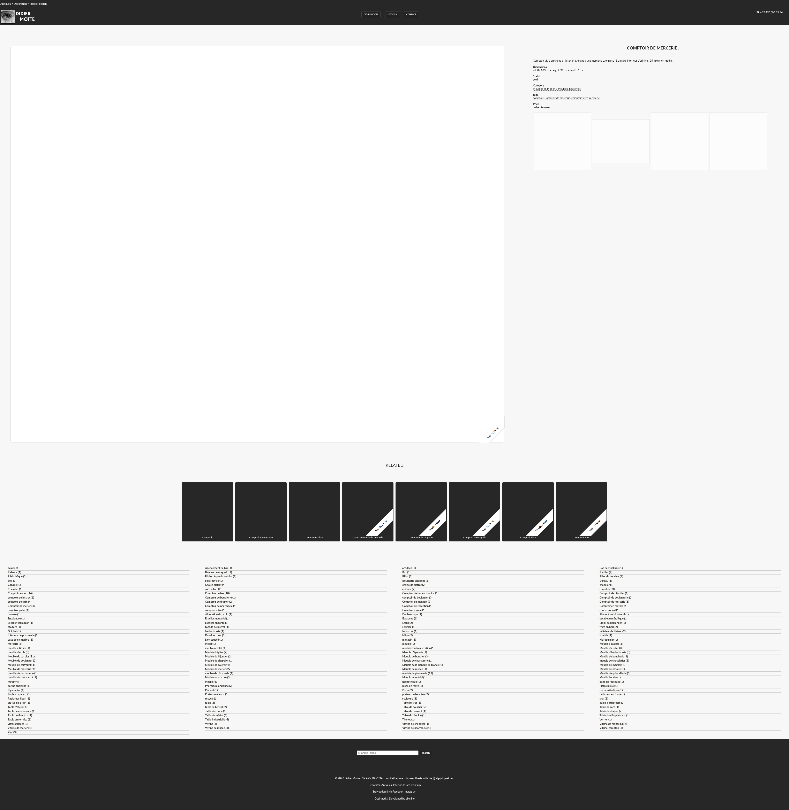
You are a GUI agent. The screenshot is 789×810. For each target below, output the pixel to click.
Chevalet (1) (15, 589)
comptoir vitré (579, 98)
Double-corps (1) (412, 614)
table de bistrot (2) (216, 707)
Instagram (410, 791)
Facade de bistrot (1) (217, 627)
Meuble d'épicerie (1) (414, 652)
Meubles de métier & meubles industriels (557, 89)
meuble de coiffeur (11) (21, 665)
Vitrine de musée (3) (217, 728)
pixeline (410, 798)
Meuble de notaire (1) (612, 669)
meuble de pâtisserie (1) (219, 673)
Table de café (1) (609, 707)
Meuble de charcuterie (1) (417, 660)
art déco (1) (409, 568)
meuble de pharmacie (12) (417, 673)
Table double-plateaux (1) (615, 715)
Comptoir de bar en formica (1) (420, 593)
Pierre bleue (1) (609, 686)
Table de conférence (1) (21, 711)
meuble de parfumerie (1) (23, 673)
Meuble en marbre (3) (218, 677)
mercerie (594, 98)
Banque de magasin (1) (218, 572)
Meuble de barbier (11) (21, 656)
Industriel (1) (409, 631)
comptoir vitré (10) (216, 610)
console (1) (14, 614)
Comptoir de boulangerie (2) (616, 597)
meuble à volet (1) (215, 648)
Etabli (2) (407, 623)
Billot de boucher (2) (611, 576)
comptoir (538, 98)
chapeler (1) (607, 585)
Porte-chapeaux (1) (19, 694)
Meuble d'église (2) (216, 652)
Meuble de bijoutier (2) (218, 656)
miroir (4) (13, 682)
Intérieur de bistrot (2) (613, 631)
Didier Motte (371, 15)
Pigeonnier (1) (16, 690)
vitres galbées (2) (18, 724)
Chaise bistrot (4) (215, 585)
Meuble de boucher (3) (415, 656)
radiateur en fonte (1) (612, 694)
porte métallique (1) (611, 690)
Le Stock (392, 15)
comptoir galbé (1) (18, 610)
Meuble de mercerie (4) (21, 669)
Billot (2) (407, 576)
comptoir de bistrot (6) (21, 597)
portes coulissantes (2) (415, 694)
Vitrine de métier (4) (20, 728)
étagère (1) (14, 627)
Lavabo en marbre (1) (20, 640)
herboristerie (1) (214, 631)
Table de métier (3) (216, 715)
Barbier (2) (606, 572)
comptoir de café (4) (19, 602)
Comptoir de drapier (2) (219, 602)
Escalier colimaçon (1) (20, 623)
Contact (411, 15)
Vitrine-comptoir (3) (611, 728)
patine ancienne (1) (19, 686)
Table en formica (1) (19, 719)
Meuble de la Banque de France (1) (422, 665)
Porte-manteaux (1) (216, 694)
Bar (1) (406, 572)
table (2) (210, 703)
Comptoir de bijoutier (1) (614, 593)
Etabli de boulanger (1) (613, 623)
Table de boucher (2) (414, 707)
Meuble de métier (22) (218, 669)
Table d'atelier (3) (18, 707)
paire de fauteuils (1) (612, 682)
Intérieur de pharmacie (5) (23, 635)
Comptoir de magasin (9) (416, 602)
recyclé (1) (211, 698)
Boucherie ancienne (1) (415, 581)
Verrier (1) (606, 719)
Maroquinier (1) (609, 640)
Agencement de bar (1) (218, 568)
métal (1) (210, 644)
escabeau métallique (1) (614, 618)
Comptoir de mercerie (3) (614, 602)
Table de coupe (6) (215, 711)
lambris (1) (606, 635)
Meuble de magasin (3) (613, 665)
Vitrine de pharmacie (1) (416, 728)
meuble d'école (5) (18, 652)
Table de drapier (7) (611, 711)
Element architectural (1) (614, 614)
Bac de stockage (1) (611, 568)
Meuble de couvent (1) (218, 665)
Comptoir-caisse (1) (414, 610)
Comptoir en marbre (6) (613, 606)
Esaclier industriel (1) (217, 618)
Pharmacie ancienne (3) (219, 686)
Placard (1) (211, 690)
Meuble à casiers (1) (611, 644)
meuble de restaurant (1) (22, 677)
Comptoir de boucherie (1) (220, 597)
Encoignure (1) (16, 618)
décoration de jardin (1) (218, 614)
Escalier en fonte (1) (216, 623)
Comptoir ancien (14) (20, 593)
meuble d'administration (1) (418, 648)
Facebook (397, 791)
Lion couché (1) (214, 640)
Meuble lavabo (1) (610, 677)
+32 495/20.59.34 (771, 12)
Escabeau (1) (409, 618)
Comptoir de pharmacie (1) (220, 606)
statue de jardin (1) (19, 703)
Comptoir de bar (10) (217, 593)
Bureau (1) (606, 581)
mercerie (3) (15, 644)
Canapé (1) (14, 585)
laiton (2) (407, 635)
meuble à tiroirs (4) (19, 648)
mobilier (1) (211, 682)
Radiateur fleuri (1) (19, 698)
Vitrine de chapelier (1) (415, 724)
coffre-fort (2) (213, 589)
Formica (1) (408, 627)
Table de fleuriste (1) (20, 715)
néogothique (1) (411, 682)
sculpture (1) (409, 698)
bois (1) (12, 581)
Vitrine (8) (211, 724)
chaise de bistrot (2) (414, 585)
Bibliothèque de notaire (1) (220, 576)
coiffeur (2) (408, 589)
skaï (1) (604, 698)
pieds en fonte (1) (412, 686)
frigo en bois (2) (609, 627)
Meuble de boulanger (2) (22, 660)
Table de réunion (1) (414, 715)
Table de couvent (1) (414, 711)
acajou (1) (13, 568)
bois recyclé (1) (214, 581)
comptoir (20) (608, 589)
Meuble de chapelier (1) (219, 660)
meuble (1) (408, 644)
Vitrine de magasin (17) (613, 724)
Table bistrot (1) (411, 703)
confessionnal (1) (609, 610)
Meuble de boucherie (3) (614, 656)
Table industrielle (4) (217, 719)
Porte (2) (407, 690)
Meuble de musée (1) (414, 669)
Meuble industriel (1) (414, 677)
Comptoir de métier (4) (21, 606)
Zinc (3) (12, 732)
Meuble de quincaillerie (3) (615, 673)
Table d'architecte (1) (612, 703)
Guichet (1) (14, 631)
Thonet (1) (408, 719)
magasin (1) (409, 640)
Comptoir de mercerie (557, 98)
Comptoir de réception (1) (417, 606)
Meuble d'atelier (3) (611, 648)
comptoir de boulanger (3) (417, 597)
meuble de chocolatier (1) (614, 660)
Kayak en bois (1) (215, 635)
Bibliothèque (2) (17, 576)
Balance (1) (14, 572)
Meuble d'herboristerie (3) (615, 652)
